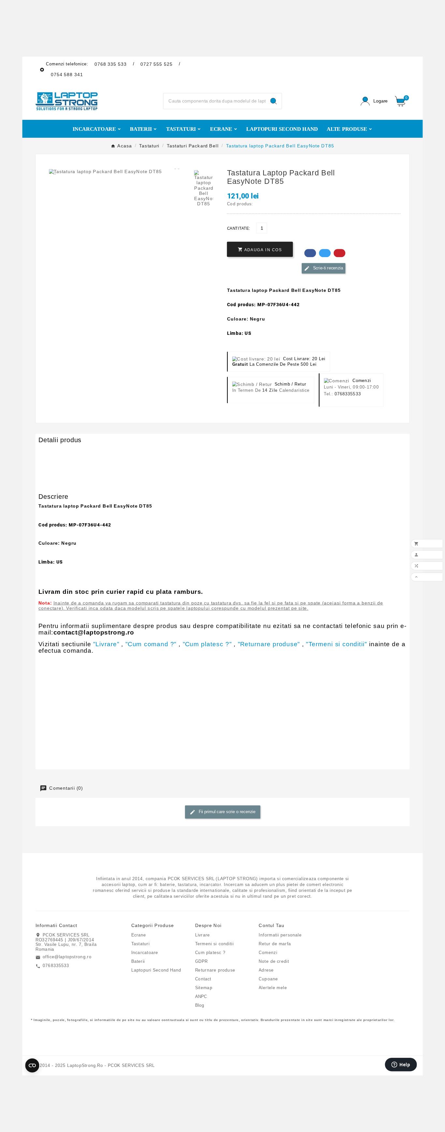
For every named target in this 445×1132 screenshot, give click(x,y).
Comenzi (268, 952)
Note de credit (274, 961)
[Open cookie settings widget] (32, 1065)
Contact (203, 978)
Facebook (310, 253)
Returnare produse (215, 970)
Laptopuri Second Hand (156, 970)
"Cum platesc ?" (207, 643)
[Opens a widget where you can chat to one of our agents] (401, 1065)
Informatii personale (280, 935)
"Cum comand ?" (151, 643)
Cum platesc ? (210, 952)
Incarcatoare (144, 952)
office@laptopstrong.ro (67, 957)
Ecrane (138, 935)
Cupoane (268, 978)
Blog (200, 1005)
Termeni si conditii (214, 943)
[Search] (273, 101)
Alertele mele (273, 987)
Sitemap (203, 987)
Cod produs (51, 451)
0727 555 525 (156, 63)
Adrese (266, 970)
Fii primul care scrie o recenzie (226, 811)
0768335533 (348, 393)
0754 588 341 (67, 74)
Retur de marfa (275, 943)
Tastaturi (140, 943)
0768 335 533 (110, 63)
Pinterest (339, 253)
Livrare (202, 935)
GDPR (201, 961)
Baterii (138, 961)
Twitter (325, 253)
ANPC (201, 996)
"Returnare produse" (269, 643)
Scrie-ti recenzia (327, 268)
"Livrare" (106, 643)
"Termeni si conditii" (336, 643)
